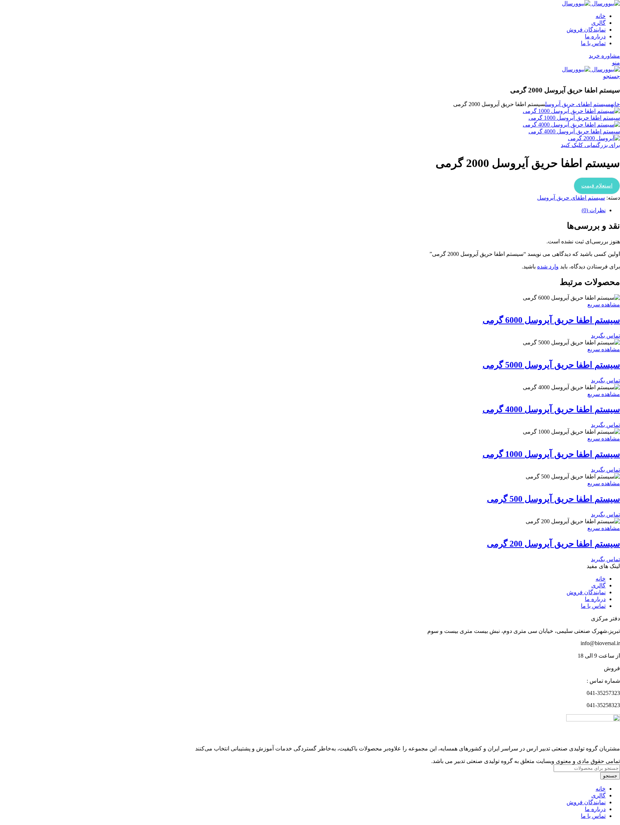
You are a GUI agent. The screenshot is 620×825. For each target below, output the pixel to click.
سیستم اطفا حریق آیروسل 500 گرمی (553, 499)
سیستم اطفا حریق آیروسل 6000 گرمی (551, 320)
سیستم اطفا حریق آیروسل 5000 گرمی (551, 364)
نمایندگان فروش (586, 592)
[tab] (303, 210)
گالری (598, 585)
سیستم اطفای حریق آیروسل (578, 104)
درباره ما (595, 599)
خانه (615, 104)
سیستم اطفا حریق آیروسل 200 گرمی (553, 543)
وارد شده (548, 266)
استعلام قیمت (596, 186)
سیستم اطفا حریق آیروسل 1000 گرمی (574, 118)
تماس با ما (593, 606)
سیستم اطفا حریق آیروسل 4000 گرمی (574, 131)
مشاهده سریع (603, 304)
